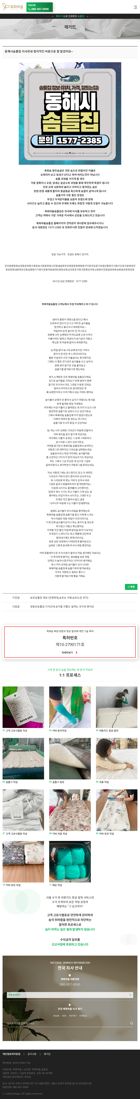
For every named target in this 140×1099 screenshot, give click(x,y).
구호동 (101, 266)
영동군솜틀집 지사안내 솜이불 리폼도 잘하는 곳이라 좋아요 (62, 606)
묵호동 (131, 269)
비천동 (104, 269)
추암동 (94, 266)
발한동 (74, 266)
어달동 (51, 269)
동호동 (124, 269)
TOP (132, 1093)
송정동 (21, 266)
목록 (132, 586)
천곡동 (8, 266)
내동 (17, 269)
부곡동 (68, 266)
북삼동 (117, 269)
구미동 (88, 266)
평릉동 (14, 266)
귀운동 (127, 266)
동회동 (48, 266)
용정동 (28, 266)
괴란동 (84, 269)
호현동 (11, 269)
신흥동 (97, 269)
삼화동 (31, 269)
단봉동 (107, 266)
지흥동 (34, 266)
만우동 (91, 269)
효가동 (41, 266)
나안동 (54, 266)
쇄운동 (61, 266)
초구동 (77, 269)
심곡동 (71, 269)
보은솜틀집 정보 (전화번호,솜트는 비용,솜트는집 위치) (59, 597)
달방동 (111, 269)
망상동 (64, 269)
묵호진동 (23, 269)
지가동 (114, 266)
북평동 (81, 266)
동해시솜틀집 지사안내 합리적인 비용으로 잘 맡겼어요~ (39, 51)
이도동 (121, 266)
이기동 (37, 269)
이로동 (44, 269)
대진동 (57, 269)
